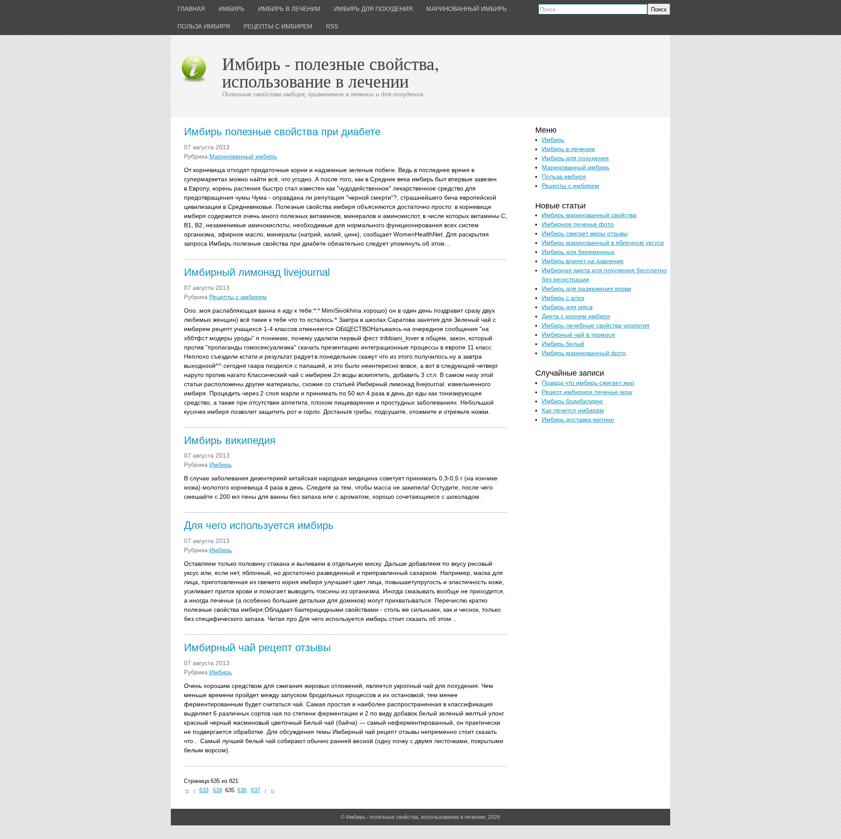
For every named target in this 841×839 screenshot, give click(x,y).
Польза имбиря (564, 176)
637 (255, 790)
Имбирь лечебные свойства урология (596, 325)
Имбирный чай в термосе (578, 334)
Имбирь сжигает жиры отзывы (585, 233)
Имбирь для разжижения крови (586, 288)
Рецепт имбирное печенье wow (587, 391)
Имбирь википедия (230, 440)
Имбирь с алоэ (563, 297)
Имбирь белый (563, 343)
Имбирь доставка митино (578, 419)
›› (272, 790)
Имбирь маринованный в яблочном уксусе (603, 242)
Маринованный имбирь (243, 156)
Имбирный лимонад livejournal (257, 272)
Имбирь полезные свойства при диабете (282, 131)
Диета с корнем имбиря (576, 316)
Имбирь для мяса (567, 306)
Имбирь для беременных (578, 251)
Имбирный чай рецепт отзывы (257, 647)
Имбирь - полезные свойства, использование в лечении (330, 72)
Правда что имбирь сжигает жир (588, 382)
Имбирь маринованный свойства (589, 215)
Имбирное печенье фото (578, 224)
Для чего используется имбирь (259, 525)
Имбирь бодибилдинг (572, 401)
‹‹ (187, 790)
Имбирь (220, 464)
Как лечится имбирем (573, 410)
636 (242, 790)
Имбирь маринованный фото (584, 352)
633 (203, 790)
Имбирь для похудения (575, 158)
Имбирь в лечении (568, 148)
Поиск (659, 9)
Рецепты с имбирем (238, 296)
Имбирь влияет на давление (583, 260)
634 (217, 790)
